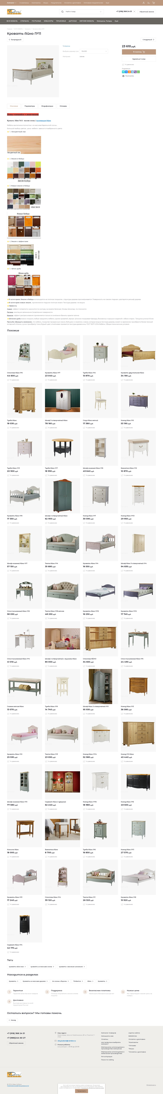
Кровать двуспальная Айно (132, 373)
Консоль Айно (13, 849)
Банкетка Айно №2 (129, 468)
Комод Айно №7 (89, 516)
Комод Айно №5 (127, 420)
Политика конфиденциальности (18, 1086)
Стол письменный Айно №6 (18, 611)
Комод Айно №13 (127, 516)
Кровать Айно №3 (14, 897)
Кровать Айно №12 (129, 611)
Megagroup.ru (151, 1085)
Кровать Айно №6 (128, 897)
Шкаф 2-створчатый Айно (56, 516)
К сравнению (129, 64)
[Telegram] (132, 72)
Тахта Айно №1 (89, 897)
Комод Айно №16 (90, 802)
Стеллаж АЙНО (89, 659)
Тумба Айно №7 (51, 468)
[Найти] (100, 11)
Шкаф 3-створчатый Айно (56, 420)
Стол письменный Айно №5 (132, 659)
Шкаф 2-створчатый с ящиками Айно (61, 659)
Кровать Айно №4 (90, 563)
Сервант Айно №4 (14, 945)
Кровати (27, 29)
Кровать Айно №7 (52, 373)
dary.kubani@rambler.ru (67, 1041)
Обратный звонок (147, 12)
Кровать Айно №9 (14, 516)
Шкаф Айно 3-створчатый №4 (134, 563)
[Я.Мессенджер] (123, 72)
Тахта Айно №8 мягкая (54, 611)
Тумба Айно (12, 420)
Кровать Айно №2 (14, 754)
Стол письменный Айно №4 (18, 659)
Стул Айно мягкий (90, 420)
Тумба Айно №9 (51, 706)
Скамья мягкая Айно (15, 706)
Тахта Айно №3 (51, 754)
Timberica (66, 46)
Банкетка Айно (51, 849)
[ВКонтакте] (126, 72)
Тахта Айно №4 (51, 563)
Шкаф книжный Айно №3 (17, 802)
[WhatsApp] (138, 72)
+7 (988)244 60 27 (16, 1038)
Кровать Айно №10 (91, 611)
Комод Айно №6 (127, 802)
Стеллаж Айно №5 (15, 373)
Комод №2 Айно (127, 754)
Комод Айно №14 (90, 754)
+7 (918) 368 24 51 (124, 11)
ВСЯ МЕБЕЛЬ (18, 29)
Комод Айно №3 (127, 706)
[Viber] (135, 72)
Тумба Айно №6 (89, 849)
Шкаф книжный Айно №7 (17, 563)
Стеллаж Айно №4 (53, 897)
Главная (9, 29)
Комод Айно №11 (127, 849)
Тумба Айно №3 (13, 468)
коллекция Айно (43, 121)
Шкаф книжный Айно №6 (93, 468)
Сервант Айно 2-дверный (55, 802)
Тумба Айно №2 (89, 373)
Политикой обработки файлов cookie (92, 1088)
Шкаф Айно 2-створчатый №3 (95, 706)
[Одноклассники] (129, 72)
